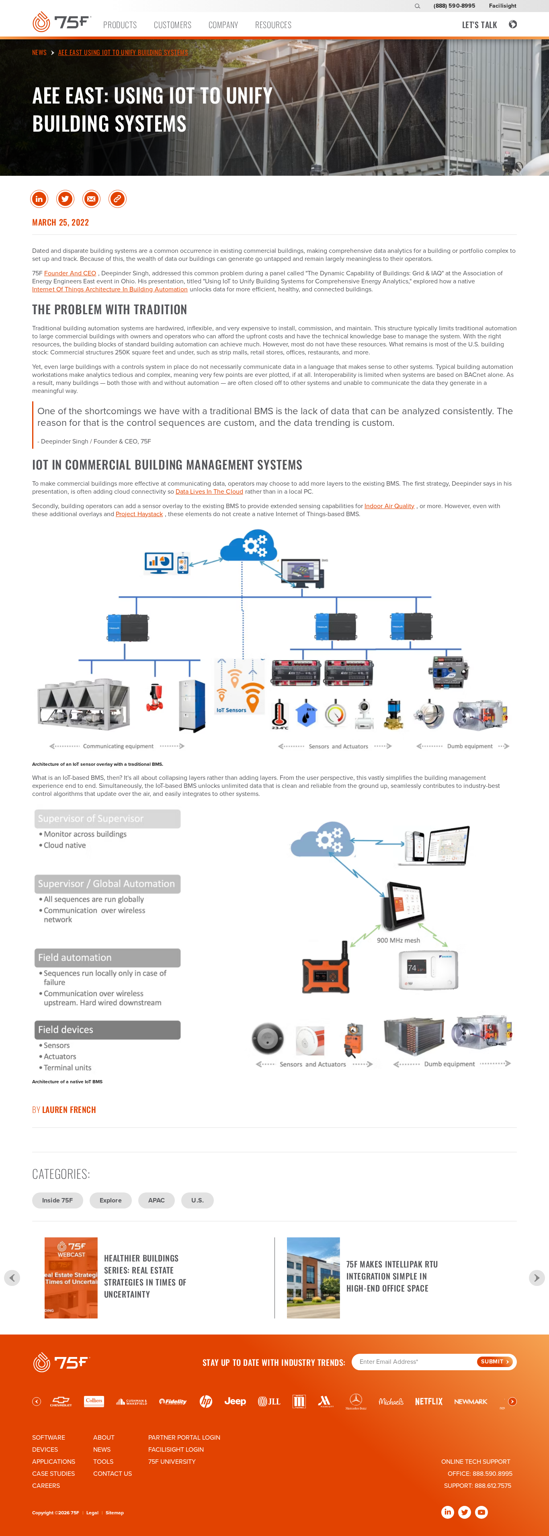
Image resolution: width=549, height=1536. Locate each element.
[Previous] (12, 1278)
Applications (53, 1462)
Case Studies (53, 1474)
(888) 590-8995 (454, 6)
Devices (45, 1450)
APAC (156, 1200)
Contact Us (112, 1474)
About (104, 1438)
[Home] (62, 22)
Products (120, 24)
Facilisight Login (176, 1450)
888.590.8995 (492, 1474)
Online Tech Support (475, 1462)
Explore (111, 1200)
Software (48, 1438)
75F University (172, 1462)
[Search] (417, 6)
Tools (103, 1462)
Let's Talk (480, 24)
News (102, 1450)
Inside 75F (57, 1200)
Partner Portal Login (184, 1438)
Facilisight (503, 6)
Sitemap (115, 1513)
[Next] (537, 1278)
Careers (46, 1486)
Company (223, 24)
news (39, 52)
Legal (92, 1513)
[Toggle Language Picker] (513, 24)
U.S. (197, 1200)
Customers (172, 24)
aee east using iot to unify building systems (123, 52)
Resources (273, 24)
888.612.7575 (493, 1486)
